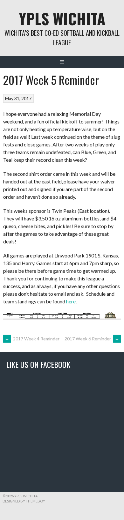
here (71, 301)
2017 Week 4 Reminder (32, 338)
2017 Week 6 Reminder (92, 338)
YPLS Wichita (62, 18)
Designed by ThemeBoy (24, 501)
